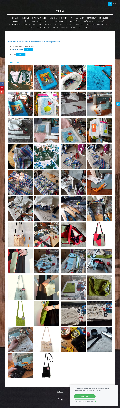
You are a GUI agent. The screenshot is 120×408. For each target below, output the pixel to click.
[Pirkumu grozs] (118, 104)
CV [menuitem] (71, 18)
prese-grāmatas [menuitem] (43, 28)
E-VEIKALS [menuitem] (25, 18)
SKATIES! (21, 54)
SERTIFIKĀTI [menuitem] (91, 18)
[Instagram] (62, 399)
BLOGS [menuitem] (108, 24)
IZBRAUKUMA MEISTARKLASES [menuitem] (56, 21)
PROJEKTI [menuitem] (69, 24)
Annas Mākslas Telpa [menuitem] (58, 18)
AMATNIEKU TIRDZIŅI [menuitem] (95, 24)
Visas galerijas (14, 62)
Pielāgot (99, 391)
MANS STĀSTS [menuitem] (14, 24)
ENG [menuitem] (114, 4)
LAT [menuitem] (110, 4)
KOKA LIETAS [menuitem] (75, 28)
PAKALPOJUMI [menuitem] (36, 21)
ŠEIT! (28, 49)
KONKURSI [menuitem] (80, 24)
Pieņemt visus (85, 396)
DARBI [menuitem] (15, 21)
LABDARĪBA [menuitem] (80, 18)
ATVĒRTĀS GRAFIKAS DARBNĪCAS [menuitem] (95, 21)
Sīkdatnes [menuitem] (60, 392)
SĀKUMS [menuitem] (15, 18)
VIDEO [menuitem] (31, 28)
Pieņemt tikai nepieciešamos (84, 401)
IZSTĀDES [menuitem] (59, 24)
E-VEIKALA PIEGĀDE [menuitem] (39, 18)
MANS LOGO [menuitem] (103, 18)
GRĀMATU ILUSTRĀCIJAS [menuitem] (32, 24)
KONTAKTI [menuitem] (87, 28)
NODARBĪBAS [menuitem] (75, 21)
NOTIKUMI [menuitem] (48, 24)
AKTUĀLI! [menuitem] (24, 21)
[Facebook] (58, 399)
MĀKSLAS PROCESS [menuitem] (60, 28)
